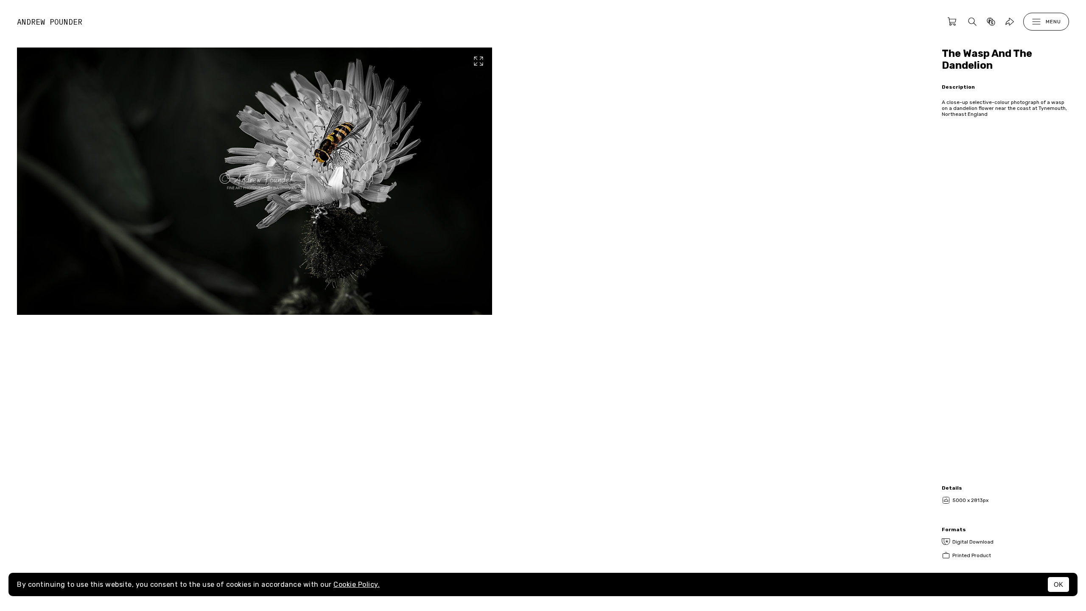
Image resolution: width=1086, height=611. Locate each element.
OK (1058, 584)
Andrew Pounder (49, 22)
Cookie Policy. (356, 584)
